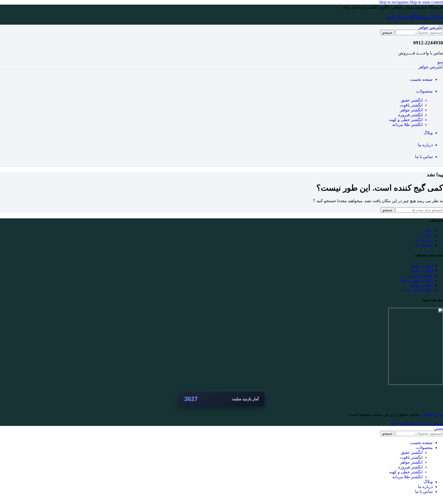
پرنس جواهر (432, 414)
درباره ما (425, 235)
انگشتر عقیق (411, 100)
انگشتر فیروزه (410, 115)
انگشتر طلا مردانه (407, 124)
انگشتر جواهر (411, 110)
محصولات (424, 245)
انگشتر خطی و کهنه (405, 120)
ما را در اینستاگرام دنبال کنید (414, 17)
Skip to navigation (394, 2)
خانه (429, 230)
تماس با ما (424, 240)
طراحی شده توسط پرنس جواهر (416, 423)
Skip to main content (426, 2)
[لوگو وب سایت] (430, 27)
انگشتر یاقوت (411, 105)
